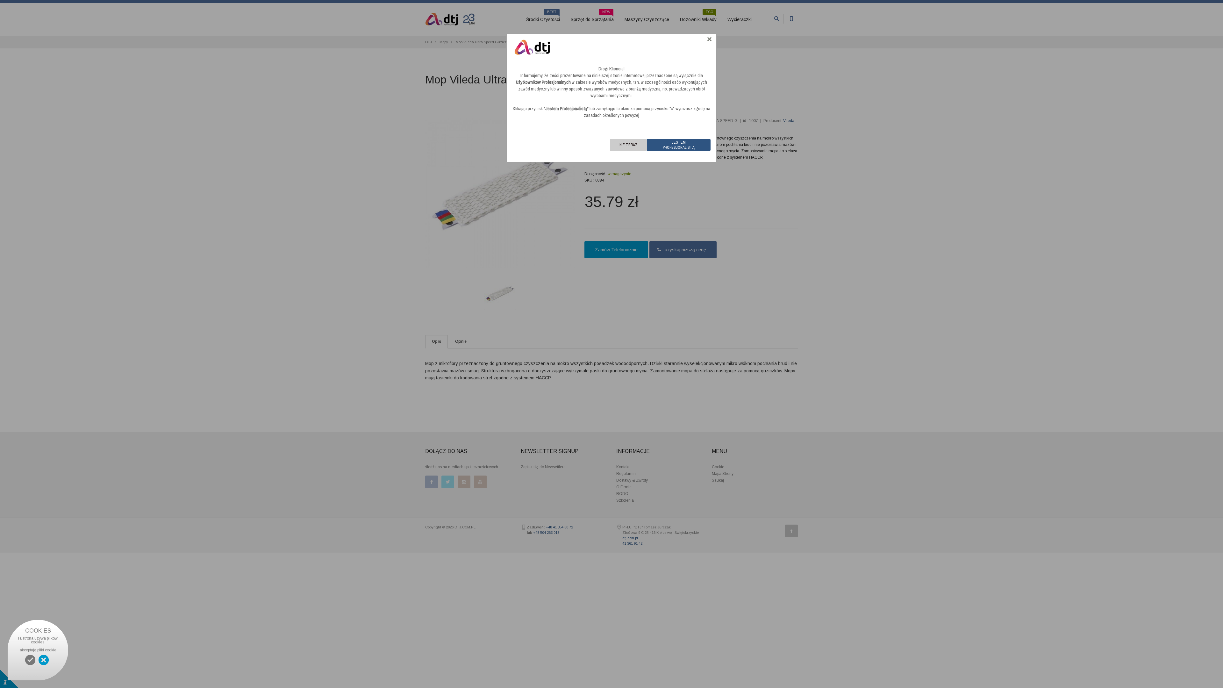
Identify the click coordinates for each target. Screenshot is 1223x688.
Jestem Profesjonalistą (679, 145)
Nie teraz (628, 144)
